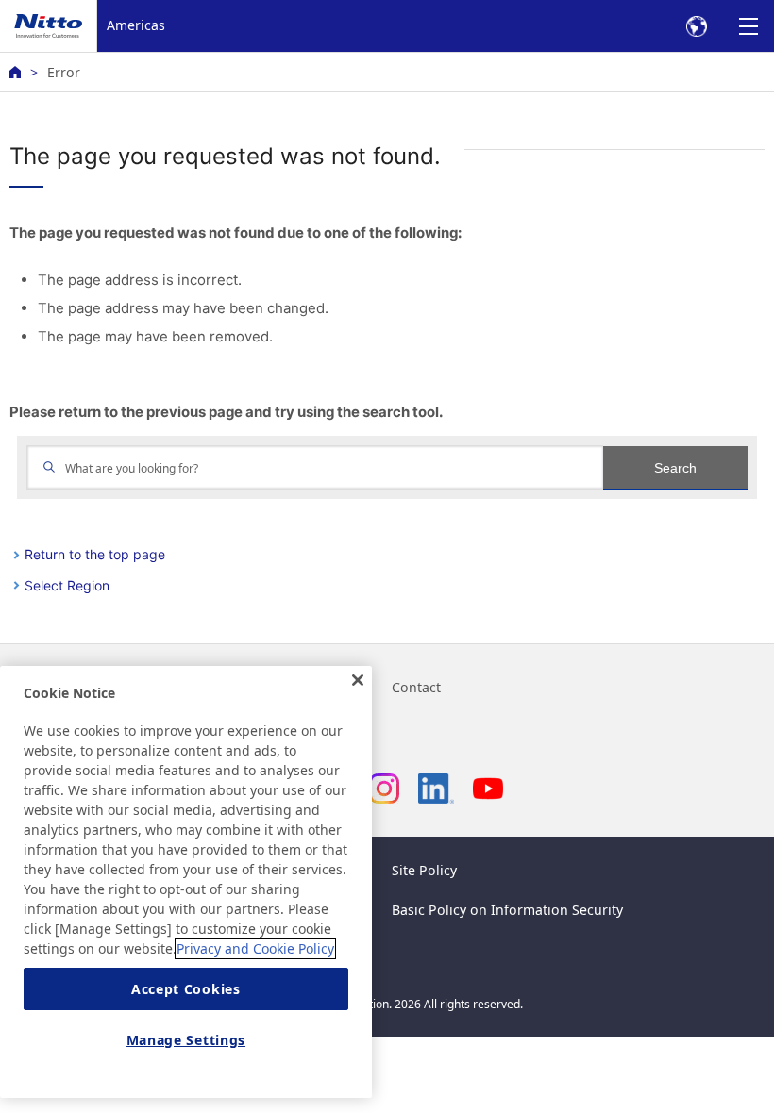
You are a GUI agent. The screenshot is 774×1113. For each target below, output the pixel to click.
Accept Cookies (186, 989)
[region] (186, 882)
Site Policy (424, 870)
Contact (416, 687)
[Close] (358, 680)
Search (675, 467)
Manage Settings (186, 1040)
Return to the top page (95, 554)
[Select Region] (696, 26)
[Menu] (748, 26)
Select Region (67, 585)
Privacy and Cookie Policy (255, 948)
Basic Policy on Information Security (507, 910)
